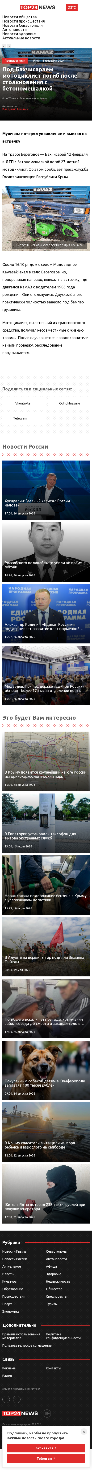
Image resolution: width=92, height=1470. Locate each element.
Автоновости (14, 29)
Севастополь (56, 1251)
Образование (12, 1289)
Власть (8, 1274)
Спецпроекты (56, 1296)
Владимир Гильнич (15, 109)
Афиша (51, 1266)
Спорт (7, 1304)
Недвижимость (58, 1281)
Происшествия (13, 1296)
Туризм (52, 1304)
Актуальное (11, 1266)
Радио (7, 1376)
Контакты (53, 1368)
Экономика (10, 1311)
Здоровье (54, 1274)
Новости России (14, 1259)
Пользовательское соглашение (27, 1345)
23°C (72, 7)
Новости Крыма (14, 1251)
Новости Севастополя (22, 25)
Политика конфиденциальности (63, 1336)
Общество (54, 1289)
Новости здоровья (19, 34)
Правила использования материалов (21, 1336)
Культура (9, 1281)
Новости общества (19, 17)
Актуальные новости (21, 38)
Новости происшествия (23, 21)
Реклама (9, 1368)
